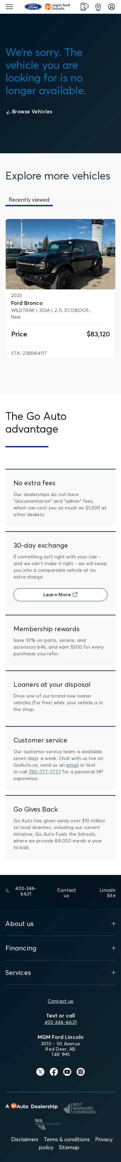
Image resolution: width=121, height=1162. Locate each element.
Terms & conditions (67, 1139)
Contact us (61, 1001)
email (72, 765)
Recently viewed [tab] (29, 199)
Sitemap (69, 1147)
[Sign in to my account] (112, 7)
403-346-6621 (60, 1022)
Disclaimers (24, 1139)
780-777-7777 (45, 772)
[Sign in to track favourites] (106, 227)
